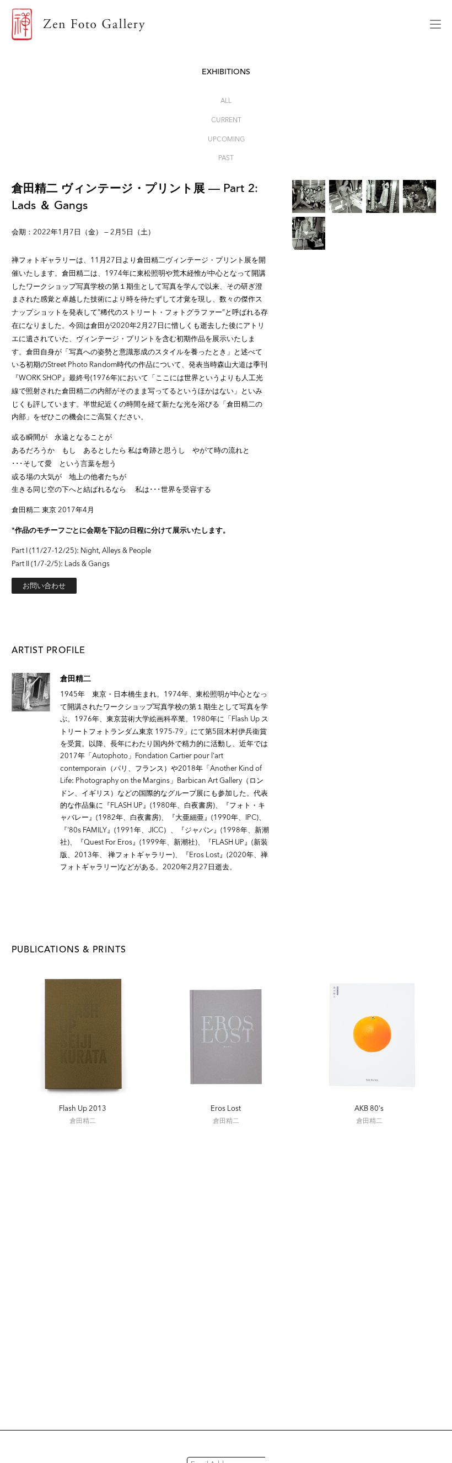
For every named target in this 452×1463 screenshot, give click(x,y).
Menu (435, 24)
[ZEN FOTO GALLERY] (212, 24)
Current (226, 120)
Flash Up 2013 (82, 1108)
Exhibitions (226, 72)
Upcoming (226, 139)
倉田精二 (75, 678)
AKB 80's (369, 1108)
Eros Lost (226, 1108)
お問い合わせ (44, 586)
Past (226, 158)
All (226, 100)
